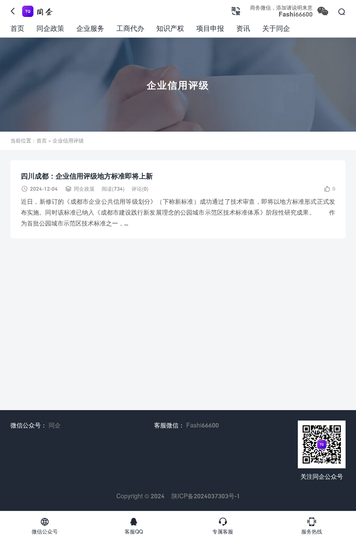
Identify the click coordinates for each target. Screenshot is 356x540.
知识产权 (170, 28)
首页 (17, 28)
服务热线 (311, 526)
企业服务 (90, 28)
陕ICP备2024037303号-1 (205, 496)
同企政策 (50, 28)
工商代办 (130, 28)
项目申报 (210, 28)
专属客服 (222, 526)
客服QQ (134, 526)
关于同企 (276, 28)
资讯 (243, 28)
